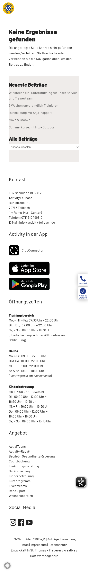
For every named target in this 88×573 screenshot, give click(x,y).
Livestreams (18, 486)
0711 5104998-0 (31, 217)
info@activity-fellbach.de (37, 222)
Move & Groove (19, 120)
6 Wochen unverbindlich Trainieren (34, 105)
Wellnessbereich (21, 496)
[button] (7, 565)
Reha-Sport (17, 491)
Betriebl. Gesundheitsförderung (32, 456)
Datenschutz (58, 545)
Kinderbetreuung (21, 476)
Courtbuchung (19, 461)
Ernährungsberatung (24, 466)
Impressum (38, 545)
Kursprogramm (19, 481)
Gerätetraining (19, 471)
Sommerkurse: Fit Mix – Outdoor (31, 127)
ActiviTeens (17, 446)
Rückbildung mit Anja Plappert (30, 112)
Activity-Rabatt (19, 451)
